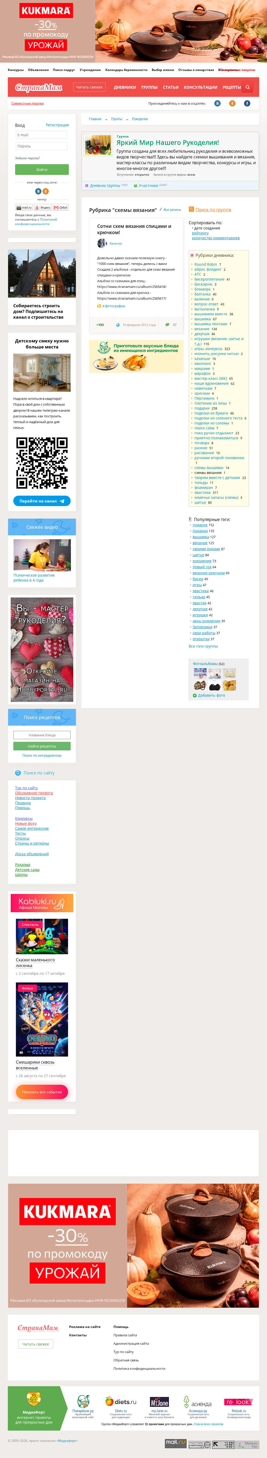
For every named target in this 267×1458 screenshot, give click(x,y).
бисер (198, 578)
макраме (202, 368)
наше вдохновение (212, 383)
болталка (203, 294)
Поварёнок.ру (83, 1411)
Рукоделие (140, 119)
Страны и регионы (32, 843)
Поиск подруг (64, 70)
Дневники (125, 87)
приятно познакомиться (216, 437)
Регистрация (57, 124)
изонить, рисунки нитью (217, 353)
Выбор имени (163, 70)
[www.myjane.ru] (159, 1408)
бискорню (204, 284)
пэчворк (202, 442)
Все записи (172, 209)
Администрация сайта (131, 1343)
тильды (201, 482)
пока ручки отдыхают (214, 432)
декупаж (202, 333)
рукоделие (202, 560)
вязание (202, 328)
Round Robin (206, 264)
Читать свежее (89, 87)
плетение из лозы (211, 403)
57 (175, 325)
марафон (203, 373)
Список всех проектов (208, 1424)
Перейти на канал (38, 500)
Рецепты (232, 87)
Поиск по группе (213, 209)
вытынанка (205, 308)
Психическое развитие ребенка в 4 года (34, 578)
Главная (95, 119)
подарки (202, 408)
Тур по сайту (26, 787)
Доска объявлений (32, 853)
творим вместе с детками (217, 477)
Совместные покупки (237, 70)
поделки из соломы (212, 422)
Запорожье (203, 626)
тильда (199, 596)
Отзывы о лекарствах (196, 70)
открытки (201, 638)
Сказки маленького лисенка (35, 962)
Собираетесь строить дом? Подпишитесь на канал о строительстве (38, 311)
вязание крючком (209, 572)
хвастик (200, 602)
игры (197, 584)
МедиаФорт (34, 1412)
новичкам (203, 388)
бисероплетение (209, 279)
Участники (148, 185)
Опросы (22, 838)
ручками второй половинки (219, 457)
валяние (202, 299)
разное (201, 447)
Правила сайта (125, 1335)
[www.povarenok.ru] (83, 1408)
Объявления (38, 70)
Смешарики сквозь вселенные (35, 1065)
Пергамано (204, 398)
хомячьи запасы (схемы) (216, 497)
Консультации (200, 87)
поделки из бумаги (211, 413)
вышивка (203, 318)
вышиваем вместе (211, 313)
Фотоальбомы (205, 663)
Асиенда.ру (198, 1411)
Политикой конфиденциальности (36, 221)
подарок (200, 524)
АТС (198, 274)
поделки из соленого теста (218, 418)
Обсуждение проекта (34, 792)
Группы (149, 87)
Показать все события (42, 1091)
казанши (202, 358)
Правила (23, 802)
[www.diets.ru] (121, 1408)
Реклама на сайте (85, 1326)
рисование (204, 452)
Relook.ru (239, 1411)
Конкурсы (16, 70)
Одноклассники (46, 191)
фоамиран (204, 487)
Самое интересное (32, 828)
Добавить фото (211, 695)
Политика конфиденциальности (139, 1368)
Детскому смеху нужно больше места (42, 344)
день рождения (206, 620)
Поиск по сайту (39, 773)
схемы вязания (208, 472)
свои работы (204, 632)
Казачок (116, 243)
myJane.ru (159, 1411)
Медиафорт (67, 1440)
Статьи (171, 87)
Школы (21, 874)
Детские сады (27, 869)
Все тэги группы (203, 646)
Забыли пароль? (27, 158)
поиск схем (204, 427)
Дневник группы (105, 185)
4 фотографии (113, 306)
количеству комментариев (216, 237)
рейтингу (200, 232)
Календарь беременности (126, 70)
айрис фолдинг (208, 269)
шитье (200, 502)
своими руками (206, 548)
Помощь (22, 807)
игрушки (200, 614)
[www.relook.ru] (239, 1408)
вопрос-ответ (207, 303)
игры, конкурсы (208, 348)
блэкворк (203, 289)
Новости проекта (30, 797)
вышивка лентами (211, 323)
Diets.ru (121, 1411)
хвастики (203, 492)
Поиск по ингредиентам (42, 755)
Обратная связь (126, 1360)
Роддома (22, 864)
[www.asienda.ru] (198, 1408)
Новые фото (26, 823)
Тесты (20, 833)
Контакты (78, 1335)
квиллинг (203, 363)
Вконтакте (38, 191)
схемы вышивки (209, 467)
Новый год (202, 566)
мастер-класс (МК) (211, 378)
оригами (202, 393)
